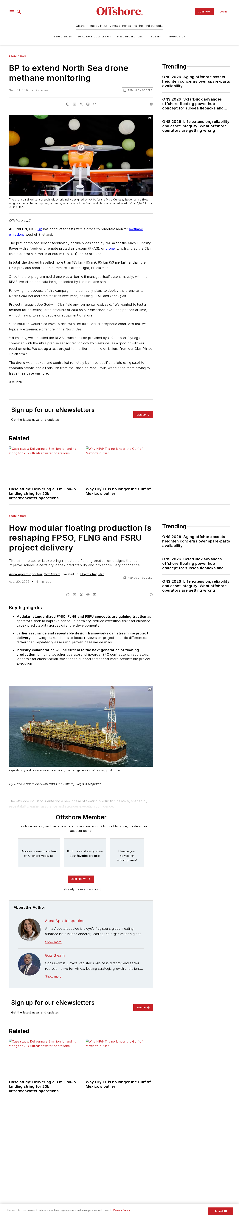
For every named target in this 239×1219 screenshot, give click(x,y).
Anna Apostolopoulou (25, 574)
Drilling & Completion (94, 36)
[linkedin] (74, 104)
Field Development (131, 36)
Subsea (156, 36)
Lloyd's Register (92, 574)
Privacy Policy (121, 1210)
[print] (151, 104)
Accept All (221, 1211)
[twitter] (81, 104)
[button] (12, 12)
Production (177, 36)
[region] (119, 1211)
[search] (19, 12)
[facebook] (68, 104)
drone (110, 248)
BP (40, 229)
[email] (95, 104)
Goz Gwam (52, 574)
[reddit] (88, 104)
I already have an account (81, 889)
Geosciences (62, 36)
